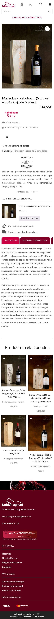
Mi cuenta (39, 617)
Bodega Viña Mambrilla (40, 466)
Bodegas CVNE (40, 406)
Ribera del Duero (33, 150)
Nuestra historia (9, 558)
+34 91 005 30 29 (10, 523)
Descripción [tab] (10, 240)
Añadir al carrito (29, 218)
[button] (50, 4)
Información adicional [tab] (35, 240)
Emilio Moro (27, 157)
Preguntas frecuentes (12, 562)
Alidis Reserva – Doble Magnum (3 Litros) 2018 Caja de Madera (40, 458)
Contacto (6, 566)
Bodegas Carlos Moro (13, 458)
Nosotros (6, 553)
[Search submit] (49, 11)
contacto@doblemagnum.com (16, 516)
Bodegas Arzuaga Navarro (13, 402)
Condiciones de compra (13, 581)
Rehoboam (19, 150)
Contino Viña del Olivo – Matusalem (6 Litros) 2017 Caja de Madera (40, 398)
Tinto (44, 150)
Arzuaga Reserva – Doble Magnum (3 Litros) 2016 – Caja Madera (13, 393)
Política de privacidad (12, 586)
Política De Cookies (11, 590)
